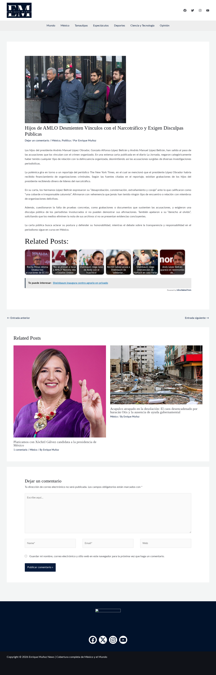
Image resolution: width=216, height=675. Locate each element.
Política (66, 140)
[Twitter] (192, 10)
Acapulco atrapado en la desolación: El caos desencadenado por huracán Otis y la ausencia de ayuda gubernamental (153, 410)
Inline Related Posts (184, 290)
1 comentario (20, 450)
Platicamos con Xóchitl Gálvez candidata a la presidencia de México (55, 443)
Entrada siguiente (197, 318)
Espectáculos (101, 25)
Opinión (164, 25)
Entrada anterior (18, 318)
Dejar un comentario (37, 140)
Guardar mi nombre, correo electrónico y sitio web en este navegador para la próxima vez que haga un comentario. (97, 556)
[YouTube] (207, 10)
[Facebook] (184, 10)
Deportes (119, 25)
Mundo (51, 25)
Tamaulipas (81, 25)
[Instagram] (200, 10)
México (65, 25)
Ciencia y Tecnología (142, 25)
